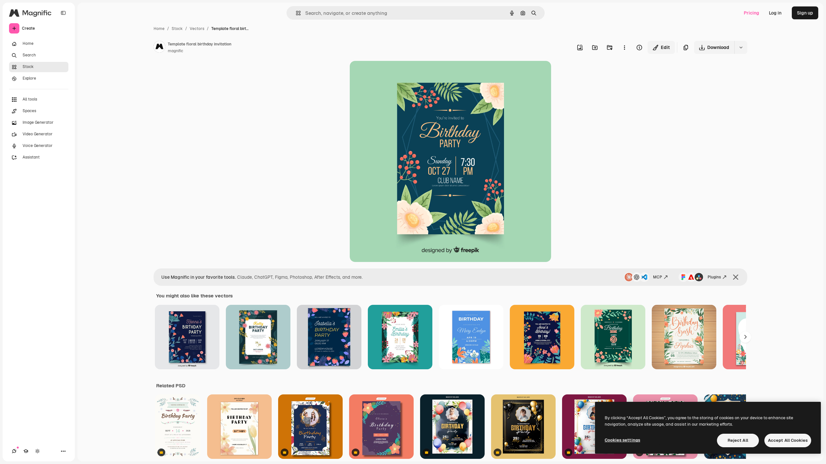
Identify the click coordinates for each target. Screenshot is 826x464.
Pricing (751, 13)
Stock (177, 28)
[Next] (745, 337)
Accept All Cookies (788, 440)
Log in (775, 13)
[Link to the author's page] (159, 47)
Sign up (805, 13)
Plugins (714, 277)
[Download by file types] (740, 47)
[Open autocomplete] (296, 13)
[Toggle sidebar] (63, 13)
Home (159, 28)
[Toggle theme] (37, 451)
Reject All (738, 440)
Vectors (197, 28)
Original (391, 73)
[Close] (736, 277)
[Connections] (14, 451)
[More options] (624, 47)
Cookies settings (622, 440)
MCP (657, 277)
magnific (175, 50)
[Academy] (26, 451)
